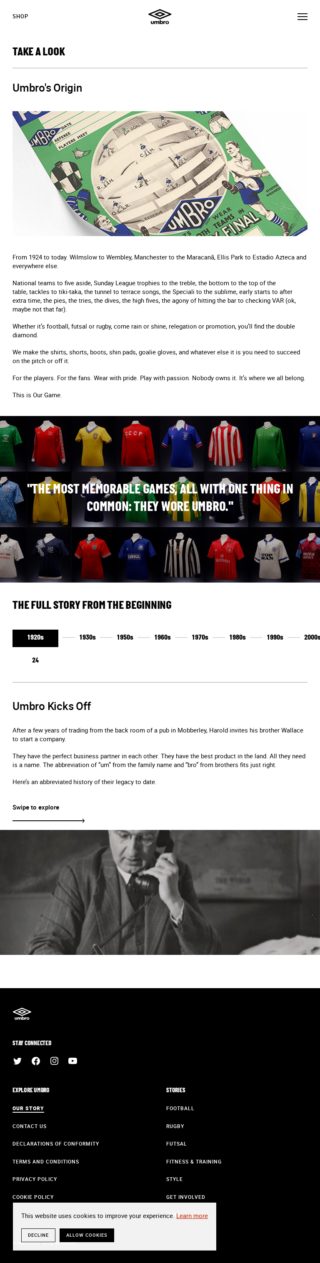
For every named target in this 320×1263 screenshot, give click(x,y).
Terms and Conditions (45, 1161)
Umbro (160, 16)
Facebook (36, 1061)
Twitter (17, 1061)
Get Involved (185, 1196)
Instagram (54, 1061)
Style (174, 1179)
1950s (125, 638)
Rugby (175, 1126)
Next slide (48, 821)
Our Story (28, 1108)
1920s (35, 638)
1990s (275, 638)
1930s (87, 638)
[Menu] (302, 16)
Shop (20, 16)
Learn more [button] (192, 1215)
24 (35, 661)
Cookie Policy (33, 1196)
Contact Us (29, 1126)
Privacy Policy (34, 1179)
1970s (200, 638)
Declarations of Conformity (55, 1143)
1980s (237, 638)
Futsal (176, 1143)
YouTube (72, 1061)
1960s (162, 638)
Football (180, 1108)
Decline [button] (38, 1235)
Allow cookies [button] (87, 1235)
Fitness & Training (194, 1161)
